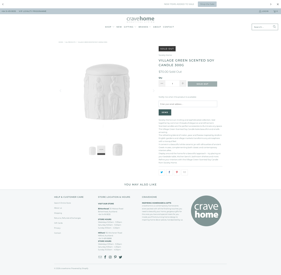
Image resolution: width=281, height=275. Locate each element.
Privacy (57, 228)
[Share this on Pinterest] (177, 172)
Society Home (165, 55)
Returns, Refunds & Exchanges (67, 218)
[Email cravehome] (100, 257)
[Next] (153, 90)
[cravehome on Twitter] (120, 257)
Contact (57, 233)
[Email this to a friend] (184, 172)
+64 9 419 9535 (8, 11)
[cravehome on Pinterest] (115, 257)
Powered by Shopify (79, 268)
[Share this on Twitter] (162, 172)
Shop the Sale (194, 4)
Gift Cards (58, 223)
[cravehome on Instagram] (110, 257)
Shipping (58, 213)
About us (58, 208)
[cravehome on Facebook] (105, 257)
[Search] (274, 27)
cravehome (66, 268)
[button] (110, 27)
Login (265, 11)
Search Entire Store (62, 203)
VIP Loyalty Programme (32, 11)
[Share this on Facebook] (169, 172)
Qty (160, 78)
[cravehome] (141, 20)
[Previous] (60, 90)
